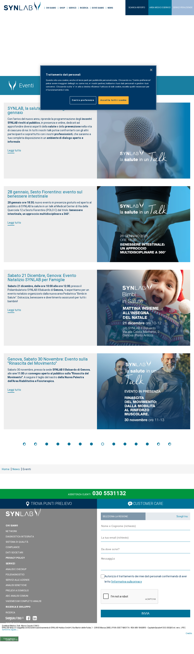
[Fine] (169, 444)
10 (57, 444)
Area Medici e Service (160, 7)
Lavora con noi (17, 651)
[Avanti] (158, 444)
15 (113, 444)
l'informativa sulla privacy (126, 581)
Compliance (13, 547)
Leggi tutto (14, 150)
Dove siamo (98, 8)
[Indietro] (35, 444)
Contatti (11, 640)
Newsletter (13, 645)
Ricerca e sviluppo (18, 607)
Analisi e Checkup (16, 569)
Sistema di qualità (17, 542)
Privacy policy (15, 558)
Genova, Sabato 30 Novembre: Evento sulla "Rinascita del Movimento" (48, 361)
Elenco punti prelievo (19, 629)
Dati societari (14, 552)
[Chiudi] (151, 70)
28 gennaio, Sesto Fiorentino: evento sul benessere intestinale (45, 194)
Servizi (72, 8)
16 (125, 444)
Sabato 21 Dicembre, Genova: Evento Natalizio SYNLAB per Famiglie (42, 277)
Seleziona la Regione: (115, 516)
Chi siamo (51, 8)
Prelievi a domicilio (17, 590)
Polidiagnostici (15, 574)
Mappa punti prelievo (18, 634)
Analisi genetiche (16, 585)
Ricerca (84, 8)
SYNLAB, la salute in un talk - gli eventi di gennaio (46, 110)
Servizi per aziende (182, 7)
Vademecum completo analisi (23, 601)
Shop (62, 8)
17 (136, 444)
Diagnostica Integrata (20, 536)
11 (69, 444)
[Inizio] (24, 444)
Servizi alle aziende (18, 580)
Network (11, 531)
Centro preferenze (83, 100)
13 (91, 444)
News (110, 8)
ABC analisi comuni (17, 596)
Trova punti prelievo (51, 503)
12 (80, 444)
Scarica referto (137, 7)
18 (147, 444)
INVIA (145, 613)
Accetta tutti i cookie (113, 100)
